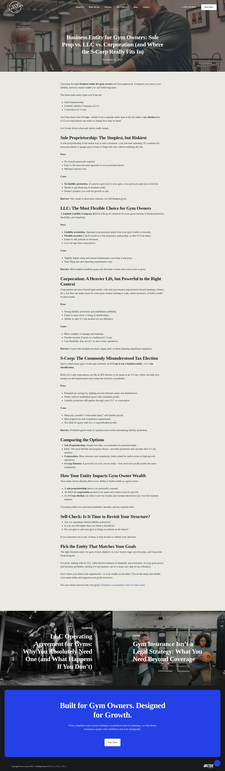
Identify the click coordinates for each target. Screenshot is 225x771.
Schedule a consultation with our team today (123, 585)
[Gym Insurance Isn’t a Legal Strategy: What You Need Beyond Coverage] (169, 648)
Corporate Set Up (112, 29)
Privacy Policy (55, 766)
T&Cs (64, 766)
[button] (112, 742)
